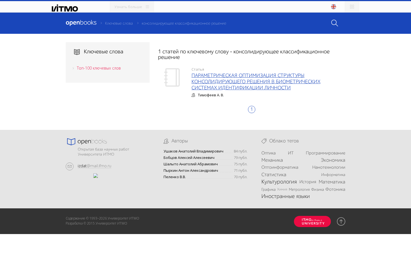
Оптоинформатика (279, 167)
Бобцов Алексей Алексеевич (189, 157)
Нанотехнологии (328, 167)
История (307, 182)
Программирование (325, 153)
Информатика (333, 175)
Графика (268, 190)
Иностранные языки (285, 196)
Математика (332, 182)
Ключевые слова (119, 23)
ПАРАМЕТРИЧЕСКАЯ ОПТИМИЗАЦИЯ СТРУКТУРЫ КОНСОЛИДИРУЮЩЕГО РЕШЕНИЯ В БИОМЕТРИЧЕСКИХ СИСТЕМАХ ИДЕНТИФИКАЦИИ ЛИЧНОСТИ (256, 81)
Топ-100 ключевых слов (99, 68)
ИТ (291, 153)
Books (81, 23)
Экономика (333, 160)
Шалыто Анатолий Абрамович (191, 164)
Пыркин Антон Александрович (191, 170)
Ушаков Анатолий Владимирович (193, 151)
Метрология (299, 190)
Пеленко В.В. (175, 177)
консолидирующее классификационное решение (184, 23)
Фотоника (335, 189)
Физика (317, 190)
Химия (282, 189)
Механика (272, 160)
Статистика (273, 174)
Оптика (268, 153)
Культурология (279, 182)
